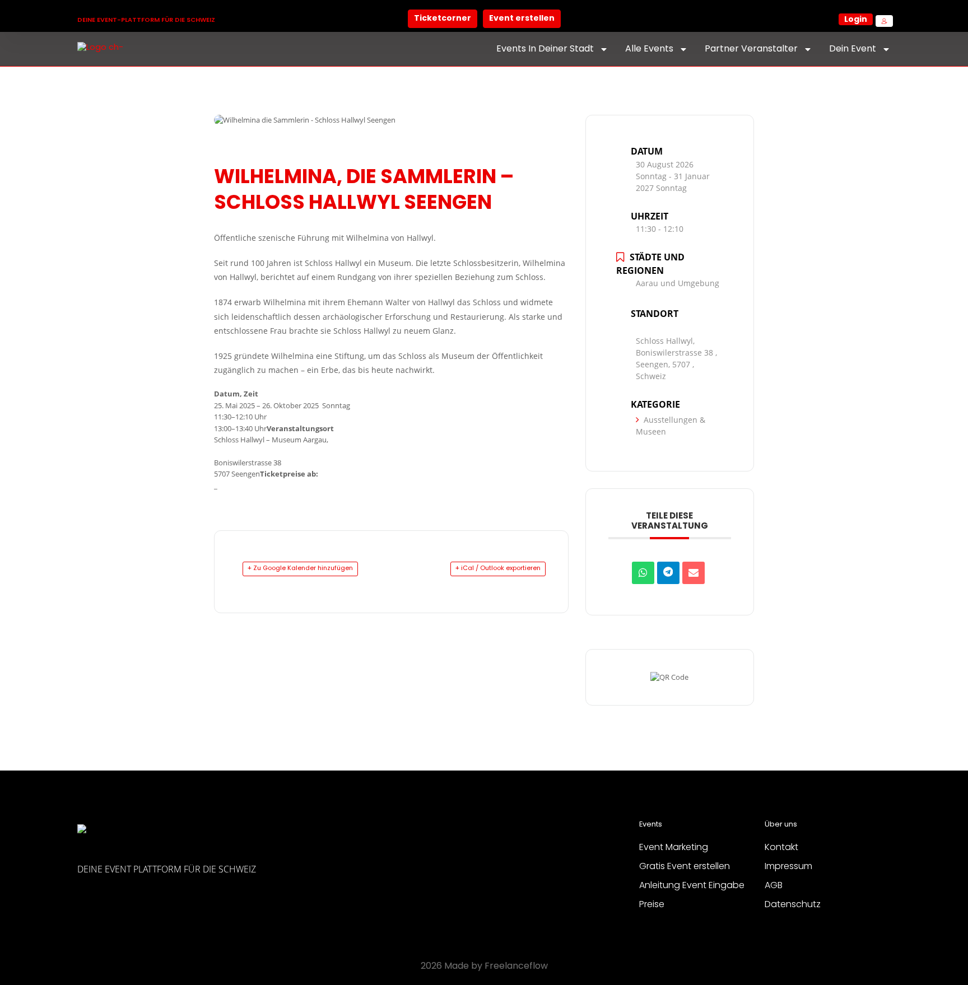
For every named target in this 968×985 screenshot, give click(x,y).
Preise (651, 905)
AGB (774, 886)
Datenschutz (793, 905)
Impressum (788, 867)
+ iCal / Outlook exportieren (498, 568)
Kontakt (781, 848)
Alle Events (649, 49)
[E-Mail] (693, 573)
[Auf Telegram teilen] (668, 573)
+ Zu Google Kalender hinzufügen (300, 568)
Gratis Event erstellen (684, 867)
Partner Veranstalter (751, 49)
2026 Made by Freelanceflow (484, 966)
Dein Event (852, 49)
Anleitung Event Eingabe (691, 886)
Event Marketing (673, 848)
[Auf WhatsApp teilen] (643, 573)
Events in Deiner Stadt (545, 49)
